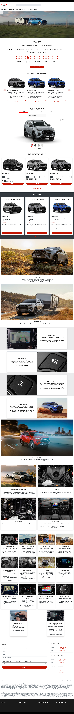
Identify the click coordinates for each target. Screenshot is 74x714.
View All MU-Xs (37, 188)
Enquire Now (12, 233)
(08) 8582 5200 (68, 1)
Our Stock (11, 9)
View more (4, 222)
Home (2, 9)
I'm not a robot (7, 663)
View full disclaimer (5, 230)
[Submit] (17, 5)
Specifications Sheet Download (37, 66)
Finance (31, 9)
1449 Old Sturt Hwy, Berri (58, 1)
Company (36, 9)
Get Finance (13, 183)
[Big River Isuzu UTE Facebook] (72, 1)
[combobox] (28, 5)
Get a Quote (16, 101)
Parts (25, 9)
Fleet (28, 9)
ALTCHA (45, 663)
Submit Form (25, 667)
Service (20, 9)
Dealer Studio (71, 713)
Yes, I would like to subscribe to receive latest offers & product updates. (17, 661)
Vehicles (6, 9)
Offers (16, 9)
